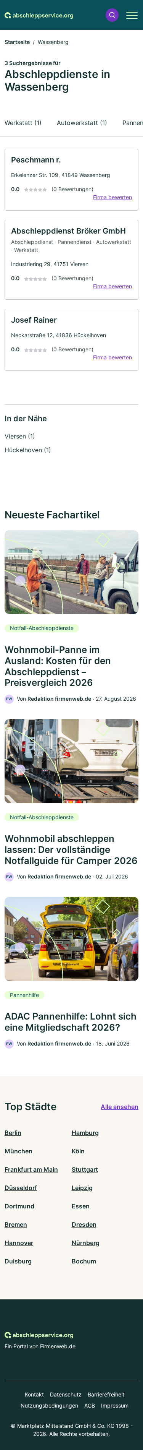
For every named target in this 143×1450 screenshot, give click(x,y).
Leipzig (82, 1188)
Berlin (13, 1133)
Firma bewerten (112, 197)
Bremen (16, 1224)
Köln (78, 1151)
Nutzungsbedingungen (49, 1405)
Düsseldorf (21, 1188)
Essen (81, 1206)
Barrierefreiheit (106, 1394)
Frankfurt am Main (31, 1169)
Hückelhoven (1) (28, 450)
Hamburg (85, 1133)
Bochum (84, 1261)
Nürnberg (86, 1243)
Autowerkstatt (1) (82, 123)
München (18, 1151)
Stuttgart (85, 1169)
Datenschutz (66, 1394)
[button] (112, 15)
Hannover (19, 1243)
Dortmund (19, 1206)
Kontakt (34, 1394)
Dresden (84, 1224)
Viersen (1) (20, 436)
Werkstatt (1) (23, 123)
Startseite (17, 42)
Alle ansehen (119, 1107)
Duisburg (18, 1261)
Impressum (115, 1405)
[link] (71, 180)
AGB (89, 1405)
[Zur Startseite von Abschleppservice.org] (39, 14)
